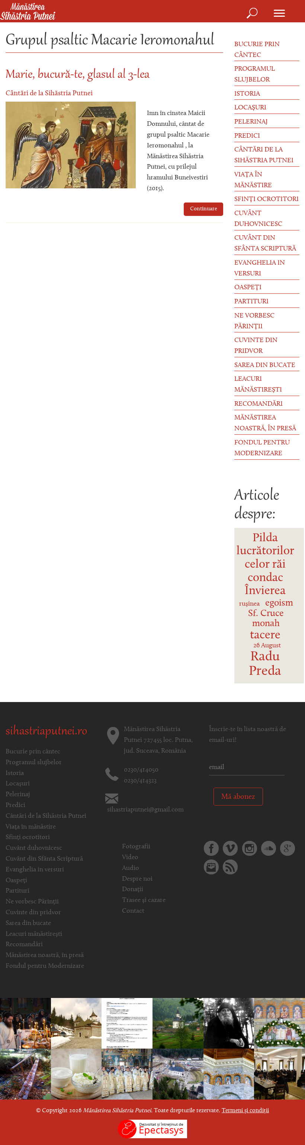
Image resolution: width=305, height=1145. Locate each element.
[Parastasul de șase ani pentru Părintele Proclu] (25, 1023)
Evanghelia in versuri (259, 268)
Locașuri (250, 108)
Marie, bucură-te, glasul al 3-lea (78, 75)
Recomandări (258, 404)
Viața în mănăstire (253, 180)
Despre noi (137, 879)
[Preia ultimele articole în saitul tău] (230, 866)
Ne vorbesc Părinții (254, 321)
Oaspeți (247, 287)
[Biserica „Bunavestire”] (76, 1023)
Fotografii (136, 846)
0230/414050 (141, 770)
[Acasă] (27, 12)
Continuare (203, 209)
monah (266, 623)
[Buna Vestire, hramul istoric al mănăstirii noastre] (279, 1023)
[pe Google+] (287, 848)
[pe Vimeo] (230, 848)
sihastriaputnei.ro (46, 731)
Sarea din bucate (264, 365)
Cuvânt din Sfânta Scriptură (265, 243)
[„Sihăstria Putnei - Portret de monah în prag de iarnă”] (177, 1023)
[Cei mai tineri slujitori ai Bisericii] (127, 1074)
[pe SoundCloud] (268, 848)
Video (130, 857)
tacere (265, 635)
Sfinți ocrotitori (266, 199)
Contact (133, 911)
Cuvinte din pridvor (255, 346)
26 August (267, 645)
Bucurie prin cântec (257, 50)
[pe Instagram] (249, 848)
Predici (247, 136)
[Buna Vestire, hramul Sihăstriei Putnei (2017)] (177, 1074)
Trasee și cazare (144, 900)
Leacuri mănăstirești (258, 384)
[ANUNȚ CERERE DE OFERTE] (127, 1023)
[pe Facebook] (211, 848)
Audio (130, 868)
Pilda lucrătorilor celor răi (265, 551)
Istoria (247, 94)
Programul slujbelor (254, 74)
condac (265, 578)
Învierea (265, 591)
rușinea (249, 604)
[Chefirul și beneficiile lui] (76, 1074)
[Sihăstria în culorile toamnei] (25, 1074)
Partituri (251, 302)
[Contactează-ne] (211, 866)
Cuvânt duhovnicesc (258, 219)
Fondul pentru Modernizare (262, 448)
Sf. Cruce (266, 613)
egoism (279, 603)
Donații (132, 889)
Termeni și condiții (245, 1111)
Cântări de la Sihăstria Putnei (49, 93)
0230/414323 (140, 781)
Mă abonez (238, 797)
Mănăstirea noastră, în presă (265, 423)
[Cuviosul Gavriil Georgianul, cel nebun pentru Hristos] (228, 1023)
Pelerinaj (251, 122)
